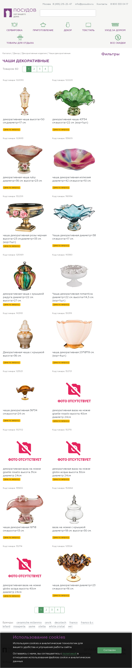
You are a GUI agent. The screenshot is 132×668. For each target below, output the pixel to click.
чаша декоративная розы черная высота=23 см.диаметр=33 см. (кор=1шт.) (25, 239)
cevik (48, 622)
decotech (60, 622)
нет (70, 626)
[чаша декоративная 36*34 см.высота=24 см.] (45, 380)
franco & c (87, 622)
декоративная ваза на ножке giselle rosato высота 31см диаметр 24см (22, 472)
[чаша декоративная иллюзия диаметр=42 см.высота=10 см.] (95, 147)
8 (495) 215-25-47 (62, 4)
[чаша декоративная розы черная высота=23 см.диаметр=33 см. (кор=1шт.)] (45, 205)
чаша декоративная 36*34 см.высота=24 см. (20, 412)
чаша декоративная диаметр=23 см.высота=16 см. (73, 587)
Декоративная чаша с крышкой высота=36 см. (23, 354)
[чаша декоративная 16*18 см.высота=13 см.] (45, 497)
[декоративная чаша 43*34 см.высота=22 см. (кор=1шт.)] (95, 89)
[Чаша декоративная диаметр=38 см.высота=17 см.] (95, 205)
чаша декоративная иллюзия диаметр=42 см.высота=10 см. (71, 179)
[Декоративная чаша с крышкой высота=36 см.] (45, 322)
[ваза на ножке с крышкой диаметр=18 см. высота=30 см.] (95, 497)
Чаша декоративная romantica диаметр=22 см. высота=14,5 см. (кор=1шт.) (73, 297)
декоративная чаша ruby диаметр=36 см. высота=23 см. (22, 179)
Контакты (102, 4)
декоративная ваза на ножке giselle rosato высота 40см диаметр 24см (71, 414)
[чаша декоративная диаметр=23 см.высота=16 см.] (95, 555)
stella (42, 626)
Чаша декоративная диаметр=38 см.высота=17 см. (74, 237)
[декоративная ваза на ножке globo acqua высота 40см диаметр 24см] (45, 555)
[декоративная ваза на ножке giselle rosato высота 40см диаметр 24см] (95, 380)
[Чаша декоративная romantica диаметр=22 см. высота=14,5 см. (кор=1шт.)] (95, 263)
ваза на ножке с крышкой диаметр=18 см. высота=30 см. (71, 529)
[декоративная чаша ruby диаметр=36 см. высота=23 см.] (45, 147)
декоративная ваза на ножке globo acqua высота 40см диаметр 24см (22, 588)
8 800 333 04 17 (119, 4)
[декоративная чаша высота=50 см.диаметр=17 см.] (45, 89)
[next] (50, 69)
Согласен (110, 650)
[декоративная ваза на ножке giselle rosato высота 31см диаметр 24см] (45, 438)
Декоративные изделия (34, 53)
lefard (6, 626)
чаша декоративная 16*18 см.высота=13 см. (19, 529)
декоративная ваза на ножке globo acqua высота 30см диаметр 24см (71, 472)
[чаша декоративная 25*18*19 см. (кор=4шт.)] (95, 322)
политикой (69, 653)
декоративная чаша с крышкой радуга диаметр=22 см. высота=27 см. (23, 297)
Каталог (7, 53)
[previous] (24, 69)
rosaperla (19, 626)
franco (73, 622)
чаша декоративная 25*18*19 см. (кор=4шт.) (73, 354)
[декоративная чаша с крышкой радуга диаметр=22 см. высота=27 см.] (45, 263)
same (32, 626)
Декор (16, 53)
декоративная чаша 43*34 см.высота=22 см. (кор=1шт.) (70, 121)
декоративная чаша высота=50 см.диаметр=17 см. (23, 121)
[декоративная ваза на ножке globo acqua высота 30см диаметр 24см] (95, 438)
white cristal (57, 626)
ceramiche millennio (29, 622)
